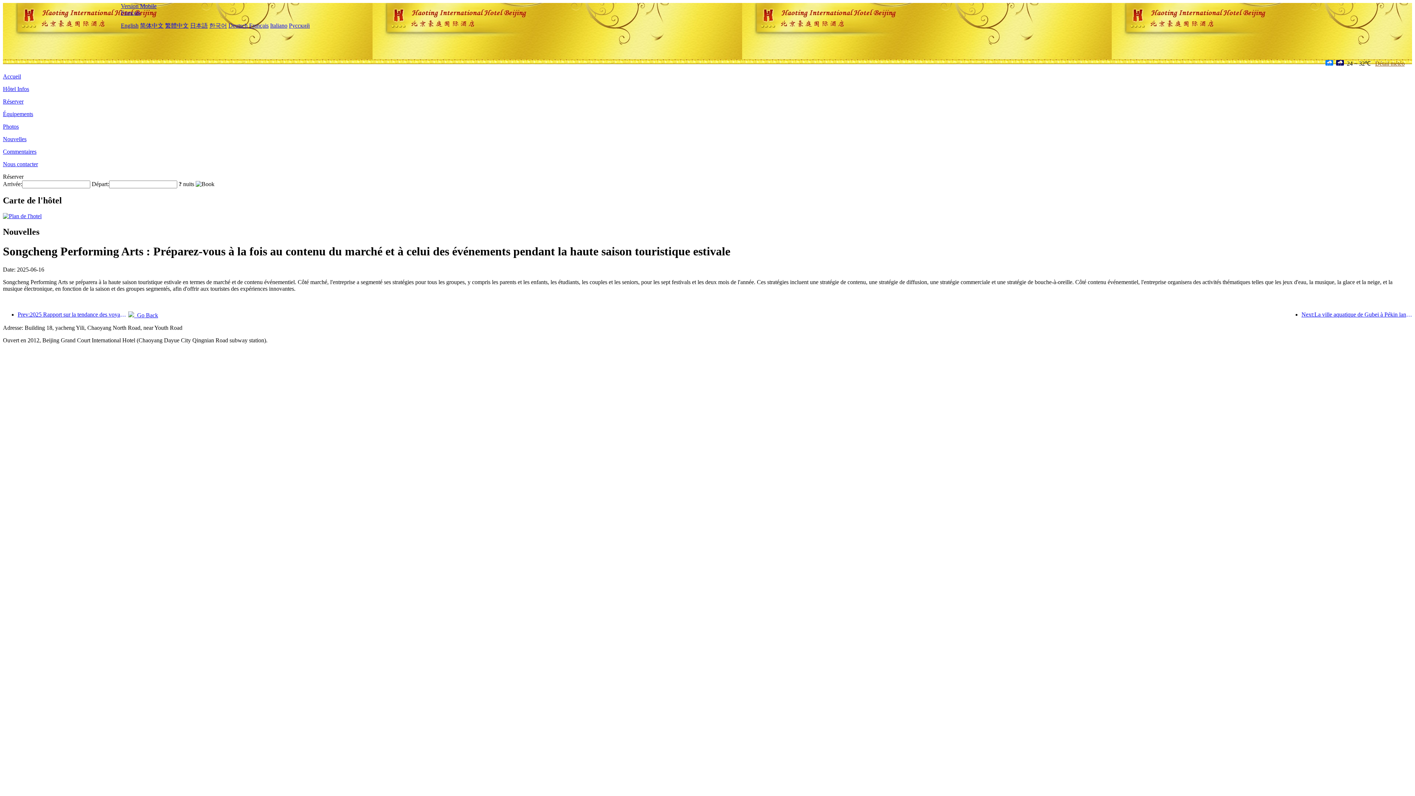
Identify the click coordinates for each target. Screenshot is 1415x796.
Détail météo (1390, 63)
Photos (11, 126)
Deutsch (238, 25)
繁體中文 (177, 25)
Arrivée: (12, 184)
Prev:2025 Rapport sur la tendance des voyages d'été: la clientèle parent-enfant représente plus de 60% (73, 314)
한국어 (218, 25)
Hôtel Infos (16, 89)
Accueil (12, 76)
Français (130, 13)
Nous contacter (20, 164)
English (130, 25)
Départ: (100, 184)
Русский (299, 25)
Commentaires (19, 152)
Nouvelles (15, 139)
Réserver (13, 101)
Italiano (278, 25)
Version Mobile (139, 6)
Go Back (146, 315)
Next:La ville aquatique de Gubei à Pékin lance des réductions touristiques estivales (1357, 314)
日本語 (199, 25)
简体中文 (152, 25)
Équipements (18, 114)
